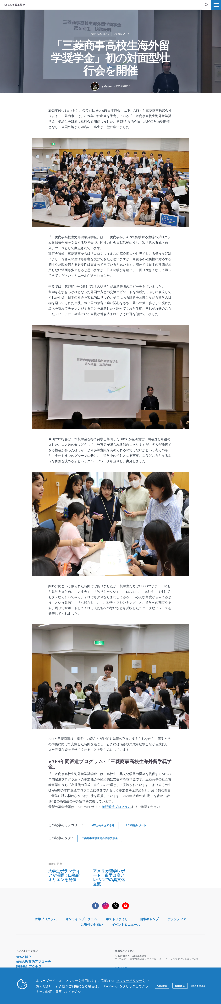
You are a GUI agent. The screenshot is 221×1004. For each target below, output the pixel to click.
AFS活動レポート (121, 34)
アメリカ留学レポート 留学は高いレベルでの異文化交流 (109, 877)
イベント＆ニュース (126, 924)
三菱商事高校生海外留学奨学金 (100, 838)
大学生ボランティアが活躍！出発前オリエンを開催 (64, 875)
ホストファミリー (118, 919)
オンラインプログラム (81, 919)
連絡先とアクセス (29, 966)
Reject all (180, 985)
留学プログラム (46, 919)
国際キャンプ (149, 919)
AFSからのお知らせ (100, 34)
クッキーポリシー (129, 981)
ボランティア (176, 919)
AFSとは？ (24, 956)
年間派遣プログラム (116, 807)
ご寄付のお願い (92, 924)
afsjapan (108, 86)
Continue (162, 985)
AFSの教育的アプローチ (33, 961)
